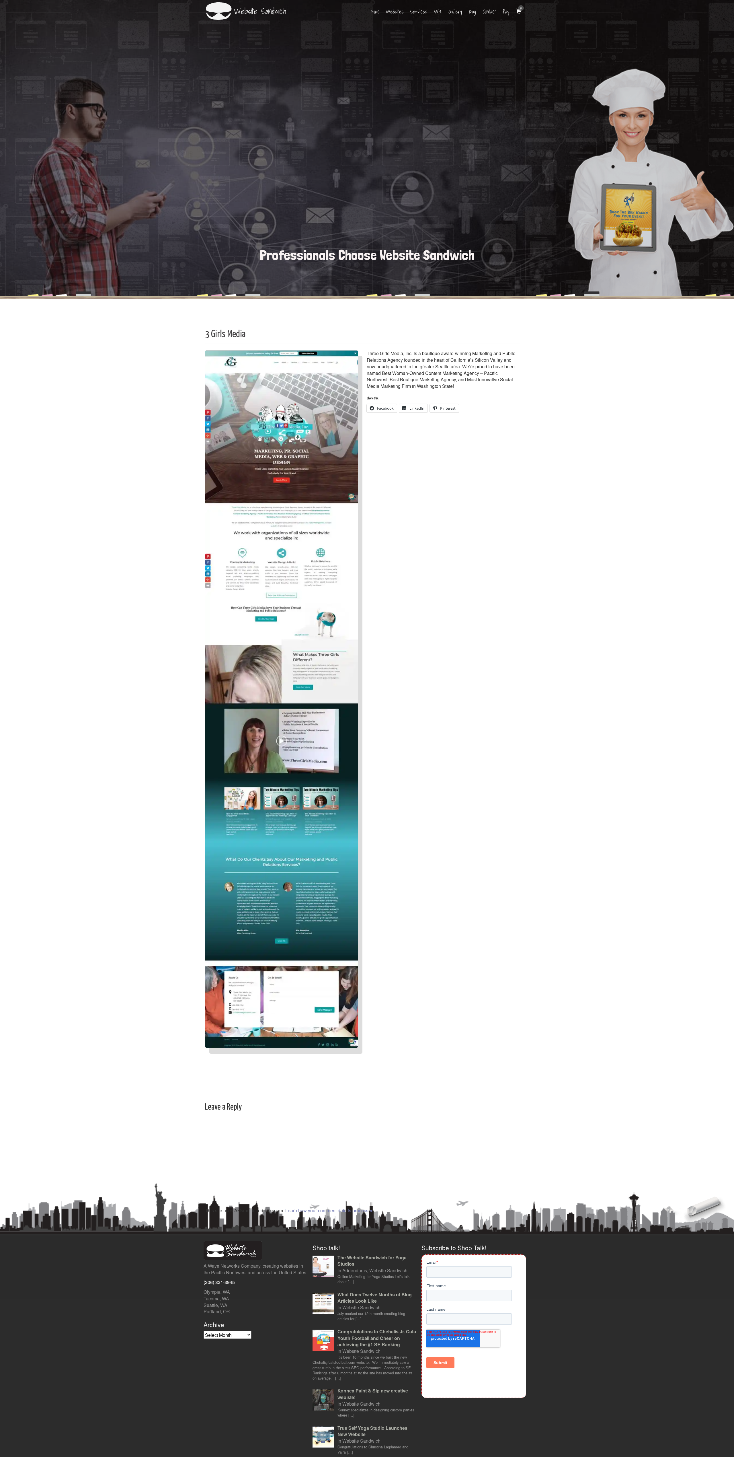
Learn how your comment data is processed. (330, 1210)
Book (375, 11)
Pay (506, 11)
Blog (472, 11)
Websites (394, 11)
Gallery (455, 11)
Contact (489, 11)
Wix (438, 11)
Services (418, 11)
